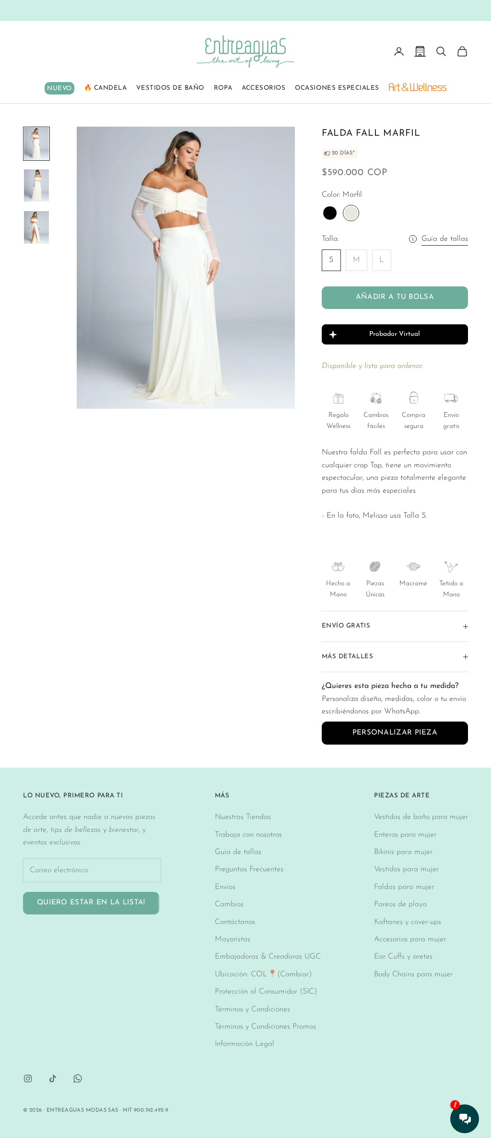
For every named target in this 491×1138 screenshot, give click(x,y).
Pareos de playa (400, 904)
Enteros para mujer (405, 835)
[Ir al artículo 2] (36, 185)
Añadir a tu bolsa (395, 297)
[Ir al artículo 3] (36, 227)
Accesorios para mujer (410, 939)
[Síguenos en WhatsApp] (77, 1078)
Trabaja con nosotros (248, 835)
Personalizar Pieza (394, 732)
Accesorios (263, 88)
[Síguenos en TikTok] (53, 1078)
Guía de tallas (444, 239)
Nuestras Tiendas (243, 817)
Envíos (225, 887)
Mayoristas (232, 939)
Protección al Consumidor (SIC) (266, 992)
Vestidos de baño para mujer (421, 817)
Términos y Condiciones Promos (265, 1027)
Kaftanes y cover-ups (407, 922)
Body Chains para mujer (413, 974)
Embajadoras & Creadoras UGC (268, 956)
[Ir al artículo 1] (36, 144)
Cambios (229, 904)
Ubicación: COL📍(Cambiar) (263, 974)
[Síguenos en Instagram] (28, 1078)
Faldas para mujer (404, 887)
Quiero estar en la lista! (91, 902)
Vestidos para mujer (406, 869)
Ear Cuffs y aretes (403, 956)
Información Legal (244, 1044)
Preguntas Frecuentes (249, 869)
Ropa (223, 88)
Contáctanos (235, 922)
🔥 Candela (105, 88)
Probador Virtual (394, 334)
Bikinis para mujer (403, 852)
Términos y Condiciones (252, 1009)
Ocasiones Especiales (337, 88)
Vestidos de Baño (170, 88)
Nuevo (59, 88)
